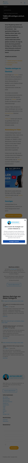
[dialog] (14, 231)
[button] (14, 241)
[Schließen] (25, 220)
